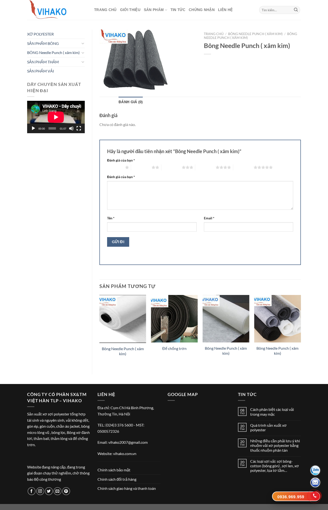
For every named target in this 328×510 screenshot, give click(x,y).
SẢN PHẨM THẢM (43, 62)
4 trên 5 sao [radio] (205, 167)
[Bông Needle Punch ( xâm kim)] (122, 319)
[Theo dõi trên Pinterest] (66, 491)
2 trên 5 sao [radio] (141, 167)
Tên (111, 218)
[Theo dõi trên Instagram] (40, 491)
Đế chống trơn (174, 348)
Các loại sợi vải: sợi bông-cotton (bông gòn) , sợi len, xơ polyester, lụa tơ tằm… (274, 466)
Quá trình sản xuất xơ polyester (268, 427)
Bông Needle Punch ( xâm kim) (123, 351)
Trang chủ (105, 10)
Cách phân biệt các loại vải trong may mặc (272, 411)
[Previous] (99, 330)
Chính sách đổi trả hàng (116, 479)
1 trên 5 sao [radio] (115, 167)
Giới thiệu (130, 10)
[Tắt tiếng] (71, 128)
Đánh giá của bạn (121, 160)
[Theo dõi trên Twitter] (49, 491)
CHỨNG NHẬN (202, 10)
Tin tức (177, 10)
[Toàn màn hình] (78, 128)
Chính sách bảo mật (113, 470)
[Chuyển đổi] (83, 43)
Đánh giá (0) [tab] (131, 102)
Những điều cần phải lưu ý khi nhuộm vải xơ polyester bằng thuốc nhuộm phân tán (275, 445)
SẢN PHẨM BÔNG (43, 43)
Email (209, 218)
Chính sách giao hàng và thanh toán (126, 488)
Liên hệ (225, 10)
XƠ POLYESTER (40, 34)
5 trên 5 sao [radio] (243, 167)
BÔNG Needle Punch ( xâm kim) (53, 52)
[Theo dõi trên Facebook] (32, 491)
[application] (56, 117)
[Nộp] (296, 10)
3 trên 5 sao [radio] (171, 167)
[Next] (300, 330)
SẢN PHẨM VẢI (40, 71)
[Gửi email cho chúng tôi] (57, 491)
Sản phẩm (154, 10)
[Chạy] (33, 128)
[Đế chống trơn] (174, 318)
